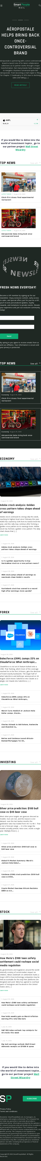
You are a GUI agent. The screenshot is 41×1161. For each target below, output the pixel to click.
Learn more (4, 535)
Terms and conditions (8, 1111)
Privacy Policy (5, 1109)
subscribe (32, 1098)
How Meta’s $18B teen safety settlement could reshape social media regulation (19, 961)
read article (20, 85)
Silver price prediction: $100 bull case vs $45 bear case (19, 810)
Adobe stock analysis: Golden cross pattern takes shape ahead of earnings (20, 508)
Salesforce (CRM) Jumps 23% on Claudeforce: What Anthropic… (19, 660)
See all (34, 163)
